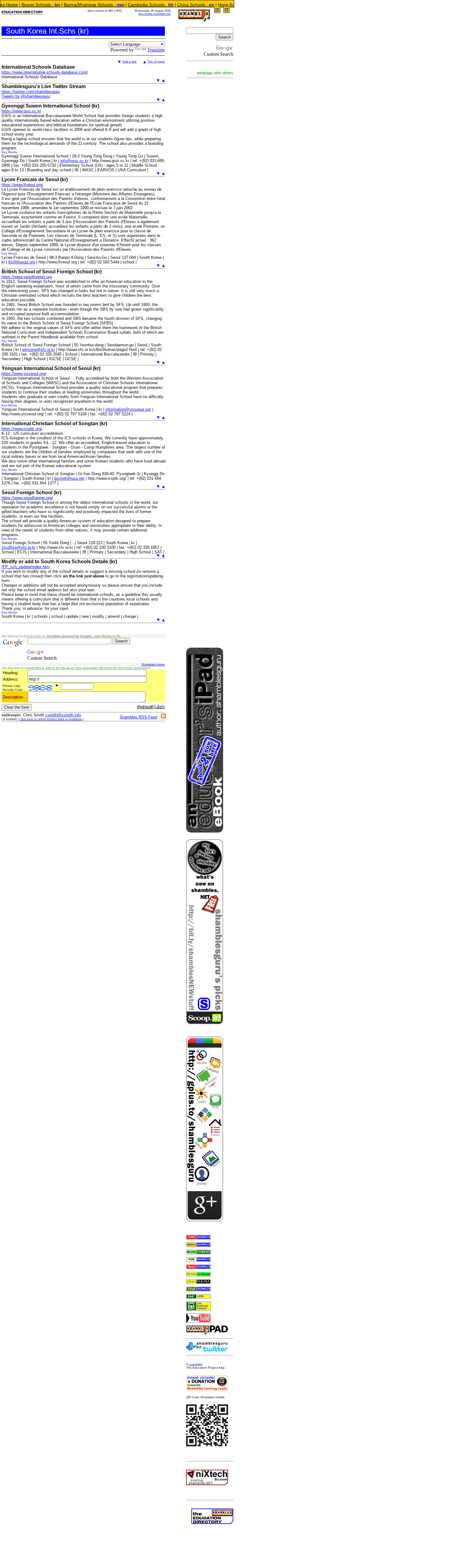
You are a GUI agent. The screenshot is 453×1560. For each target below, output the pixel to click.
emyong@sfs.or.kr (38, 349)
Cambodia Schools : (120, 4)
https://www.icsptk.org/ (22, 428)
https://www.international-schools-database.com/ (45, 72)
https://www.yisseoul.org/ (24, 373)
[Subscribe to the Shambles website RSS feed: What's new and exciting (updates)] (163, 716)
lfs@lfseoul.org (21, 262)
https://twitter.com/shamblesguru (31, 91)
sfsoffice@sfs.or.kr (18, 547)
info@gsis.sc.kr (74, 160)
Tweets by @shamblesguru (26, 96)
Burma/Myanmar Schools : (63, 4)
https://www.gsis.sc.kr (21, 111)
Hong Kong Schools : (211, 4)
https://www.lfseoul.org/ (22, 184)
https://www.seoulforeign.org (27, 277)
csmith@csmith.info (63, 715)
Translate (156, 49)
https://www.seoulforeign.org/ (27, 497)
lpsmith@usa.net (69, 478)
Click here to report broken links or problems (50, 719)
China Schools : (164, 4)
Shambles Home (153, 664)
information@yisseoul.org (128, 409)
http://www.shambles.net (154, 13)
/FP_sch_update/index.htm (26, 566)
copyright (195, 1364)
